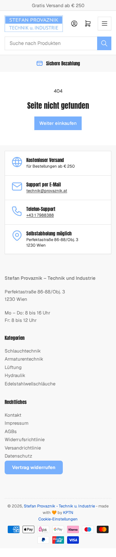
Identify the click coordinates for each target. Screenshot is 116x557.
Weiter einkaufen (58, 123)
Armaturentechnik (24, 359)
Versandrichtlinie (23, 448)
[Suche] (104, 43)
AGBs (11, 431)
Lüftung (13, 367)
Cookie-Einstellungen (58, 519)
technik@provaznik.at (46, 190)
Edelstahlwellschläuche (30, 384)
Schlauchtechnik (23, 351)
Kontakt (13, 415)
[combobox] (58, 43)
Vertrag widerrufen (33, 467)
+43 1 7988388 (40, 215)
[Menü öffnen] (104, 23)
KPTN (68, 512)
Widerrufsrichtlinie (25, 439)
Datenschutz (18, 456)
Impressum (16, 423)
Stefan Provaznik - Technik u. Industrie (59, 506)
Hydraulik (15, 375)
